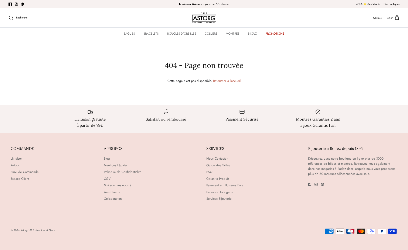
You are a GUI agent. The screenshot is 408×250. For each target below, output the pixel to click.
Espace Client (20, 178)
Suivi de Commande (25, 172)
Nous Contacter (217, 158)
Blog (107, 158)
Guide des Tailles (218, 165)
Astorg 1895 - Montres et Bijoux (37, 230)
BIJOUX (252, 33)
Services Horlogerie (219, 192)
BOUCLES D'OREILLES (181, 33)
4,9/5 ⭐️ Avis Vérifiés (368, 4)
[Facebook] (10, 4)
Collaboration (113, 198)
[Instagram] (16, 4)
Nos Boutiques (392, 4)
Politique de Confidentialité (122, 172)
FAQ (209, 172)
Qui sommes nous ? (117, 185)
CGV (107, 178)
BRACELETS (151, 33)
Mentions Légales (116, 165)
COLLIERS (211, 33)
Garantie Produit (217, 178)
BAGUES (129, 33)
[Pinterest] (22, 4)
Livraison (17, 158)
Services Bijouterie (219, 198)
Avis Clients (112, 192)
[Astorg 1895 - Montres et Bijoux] (204, 18)
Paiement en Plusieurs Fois (224, 185)
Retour (15, 165)
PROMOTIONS (274, 33)
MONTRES (232, 33)
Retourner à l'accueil (227, 81)
